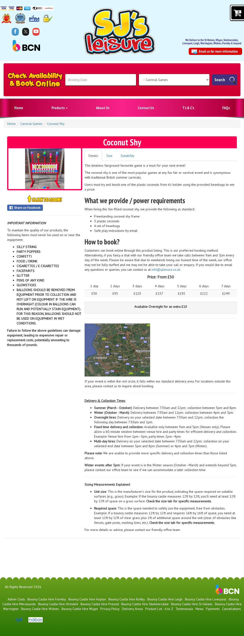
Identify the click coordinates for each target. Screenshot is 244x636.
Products (58, 107)
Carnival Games (31, 124)
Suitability (127, 156)
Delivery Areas (132, 609)
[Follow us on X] (26, 31)
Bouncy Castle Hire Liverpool (205, 599)
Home (18, 107)
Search (219, 79)
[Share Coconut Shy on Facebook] (44, 208)
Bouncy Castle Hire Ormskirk (58, 604)
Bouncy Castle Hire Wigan (79, 609)
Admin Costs (16, 599)
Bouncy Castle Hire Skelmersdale (145, 604)
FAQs (226, 107)
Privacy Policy (110, 609)
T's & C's (188, 107)
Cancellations (231, 609)
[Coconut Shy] (44, 168)
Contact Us (146, 107)
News (199, 609)
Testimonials (184, 609)
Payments (213, 609)
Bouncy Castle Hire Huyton (87, 599)
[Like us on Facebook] (15, 31)
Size (109, 156)
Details (93, 156)
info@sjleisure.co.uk (166, 269)
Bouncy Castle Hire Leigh (165, 599)
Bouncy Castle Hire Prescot (100, 604)
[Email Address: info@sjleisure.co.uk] (215, 51)
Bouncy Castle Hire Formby (46, 599)
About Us (102, 107)
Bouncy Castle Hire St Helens (192, 604)
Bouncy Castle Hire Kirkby (126, 599)
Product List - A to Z (159, 609)
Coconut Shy (56, 124)
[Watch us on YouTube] (36, 31)
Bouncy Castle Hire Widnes (40, 609)
